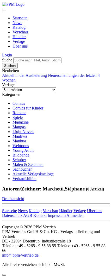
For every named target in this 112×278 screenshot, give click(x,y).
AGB (27, 215)
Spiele (18, 117)
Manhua (19, 141)
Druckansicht (13, 198)
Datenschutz (12, 215)
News (17, 22)
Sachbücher (22, 169)
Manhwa (20, 136)
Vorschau (20, 32)
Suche (7, 60)
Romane (19, 113)
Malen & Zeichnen (28, 164)
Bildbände (21, 155)
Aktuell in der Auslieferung (25, 75)
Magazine (21, 122)
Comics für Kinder (28, 108)
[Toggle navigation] (4, 10)
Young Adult (23, 150)
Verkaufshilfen (24, 178)
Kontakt (40, 215)
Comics (19, 103)
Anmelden (75, 215)
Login (7, 55)
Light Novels (23, 131)
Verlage (19, 41)
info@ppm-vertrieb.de (20, 255)
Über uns (20, 46)
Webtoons (21, 145)
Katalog (19, 27)
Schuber (19, 160)
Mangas (19, 127)
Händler (19, 36)
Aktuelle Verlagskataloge (33, 174)
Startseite (20, 18)
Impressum (57, 215)
